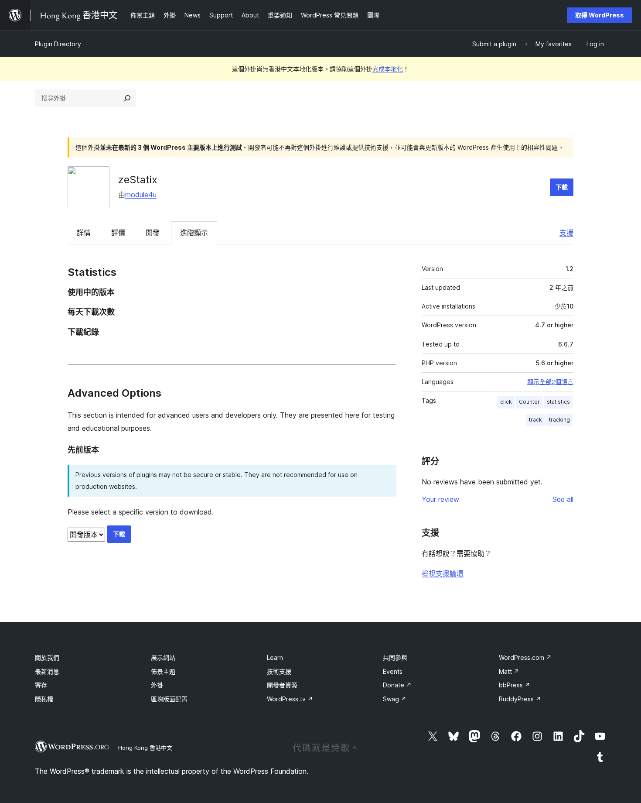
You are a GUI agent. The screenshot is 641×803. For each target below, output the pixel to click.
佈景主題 (163, 671)
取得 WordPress (599, 15)
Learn (275, 657)
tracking (559, 419)
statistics (558, 401)
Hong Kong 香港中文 (145, 747)
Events (392, 671)
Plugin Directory (58, 44)
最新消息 (47, 671)
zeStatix (137, 179)
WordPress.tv (290, 699)
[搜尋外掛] (127, 98)
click (506, 401)
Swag (394, 699)
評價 (118, 232)
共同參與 (395, 657)
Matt (509, 671)
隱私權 (44, 699)
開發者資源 (282, 685)
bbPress (514, 685)
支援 (566, 232)
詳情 (84, 232)
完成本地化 (387, 68)
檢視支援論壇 (443, 573)
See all (562, 499)
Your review (440, 499)
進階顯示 (194, 232)
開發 (153, 232)
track (535, 419)
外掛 (157, 685)
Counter (529, 401)
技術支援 (279, 671)
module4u (141, 194)
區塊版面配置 (169, 699)
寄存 (41, 685)
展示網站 (163, 657)
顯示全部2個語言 (550, 381)
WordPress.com (525, 657)
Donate (397, 685)
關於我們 (47, 657)
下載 (562, 187)
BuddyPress (520, 699)
